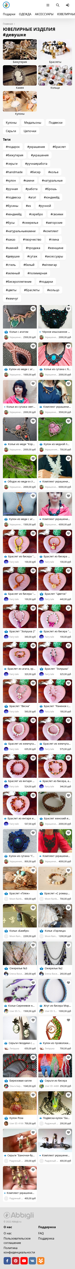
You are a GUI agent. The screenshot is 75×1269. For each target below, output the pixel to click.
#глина (54, 239)
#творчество (32, 239)
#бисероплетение (18, 282)
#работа (31, 189)
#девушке (13, 256)
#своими (57, 214)
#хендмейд (13, 214)
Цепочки (30, 131)
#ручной (45, 206)
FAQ (41, 1233)
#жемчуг (12, 298)
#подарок (13, 147)
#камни (28, 180)
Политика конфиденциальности (19, 1250)
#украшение (36, 147)
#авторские (54, 223)
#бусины (12, 206)
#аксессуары (54, 256)
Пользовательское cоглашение (17, 1240)
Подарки (9, 14)
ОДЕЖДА (25, 14)
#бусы (10, 223)
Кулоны (11, 123)
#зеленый (13, 273)
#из (28, 206)
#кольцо (53, 290)
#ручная (12, 189)
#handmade (14, 172)
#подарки (46, 282)
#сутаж (32, 256)
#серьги (11, 164)
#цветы (11, 290)
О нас (8, 1233)
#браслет (59, 147)
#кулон (11, 180)
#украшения (40, 155)
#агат (32, 197)
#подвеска (13, 197)
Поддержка (46, 1238)
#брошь (51, 189)
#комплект (50, 231)
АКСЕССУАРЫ (44, 14)
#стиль (11, 265)
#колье (53, 172)
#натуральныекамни (20, 231)
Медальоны (32, 123)
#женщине (55, 248)
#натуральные (52, 180)
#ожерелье (30, 223)
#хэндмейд (51, 197)
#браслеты (32, 290)
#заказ (10, 239)
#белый (28, 265)
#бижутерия (14, 155)
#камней (12, 248)
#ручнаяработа (36, 164)
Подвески (55, 123)
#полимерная (37, 273)
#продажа (33, 248)
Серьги (11, 131)
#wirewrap (49, 265)
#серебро (36, 214)
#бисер (35, 172)
